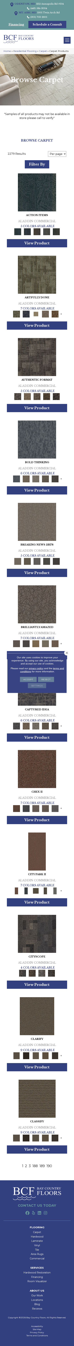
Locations (37, 1299)
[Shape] (37, 439)
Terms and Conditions (37, 1336)
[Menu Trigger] (67, 40)
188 (35, 1166)
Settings (37, 685)
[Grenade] (26, 478)
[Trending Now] (37, 521)
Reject (46, 679)
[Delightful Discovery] (37, 274)
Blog (37, 1304)
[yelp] (33, 1213)
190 (49, 1166)
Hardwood (37, 1236)
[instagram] (45, 1213)
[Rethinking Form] (46, 396)
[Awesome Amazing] (45, 314)
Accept (28, 679)
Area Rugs (37, 1254)
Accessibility (37, 1326)
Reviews (37, 1308)
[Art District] (35, 808)
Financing (37, 1277)
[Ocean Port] (27, 231)
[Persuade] (45, 1055)
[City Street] (56, 231)
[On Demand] (46, 561)
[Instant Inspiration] (55, 643)
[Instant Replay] (37, 561)
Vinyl (37, 1245)
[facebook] (27, 1213)
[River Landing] (26, 808)
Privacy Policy (37, 1332)
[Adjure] (55, 1055)
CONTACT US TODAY (37, 1205)
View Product (37, 243)
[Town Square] (55, 808)
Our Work (37, 1295)
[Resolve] (37, 1016)
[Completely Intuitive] (35, 643)
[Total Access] (56, 561)
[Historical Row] (51, 973)
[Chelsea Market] (37, 768)
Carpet (43, 51)
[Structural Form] (56, 396)
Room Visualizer (37, 1281)
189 (42, 1166)
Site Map (37, 1329)
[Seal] (55, 478)
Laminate (37, 1240)
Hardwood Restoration (37, 1272)
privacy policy (36, 668)
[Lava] (35, 478)
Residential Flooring (24, 51)
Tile (37, 1249)
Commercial (37, 1258)
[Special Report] (27, 561)
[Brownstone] (37, 231)
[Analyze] (26, 1055)
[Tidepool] (37, 192)
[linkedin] (39, 1213)
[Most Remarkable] (26, 314)
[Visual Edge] (37, 356)
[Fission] (45, 478)
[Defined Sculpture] (27, 396)
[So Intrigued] (37, 604)
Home (7, 51)
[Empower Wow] (45, 643)
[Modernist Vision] (35, 314)
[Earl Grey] (46, 231)
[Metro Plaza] (45, 808)
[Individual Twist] (37, 396)
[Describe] (35, 1055)
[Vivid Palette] (55, 314)
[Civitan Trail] (32, 973)
